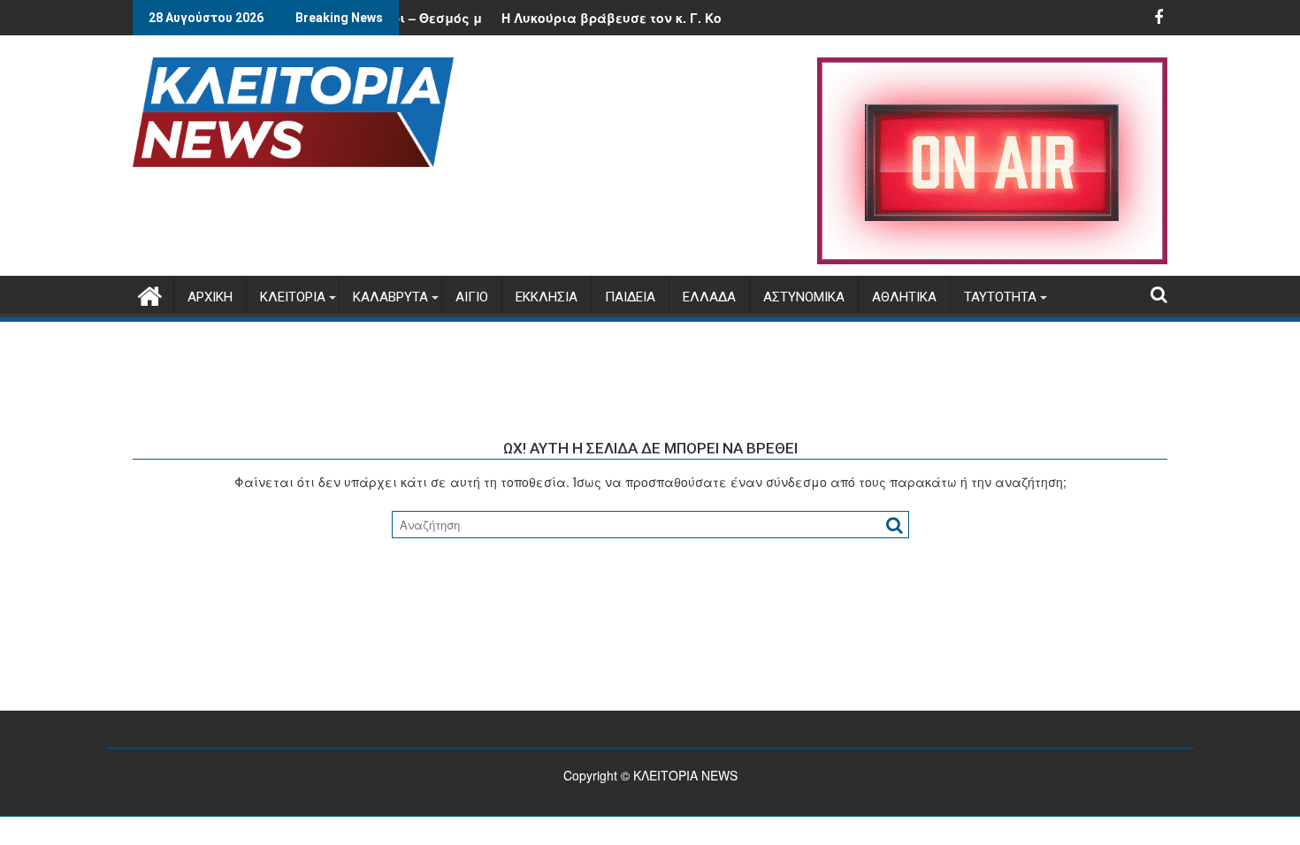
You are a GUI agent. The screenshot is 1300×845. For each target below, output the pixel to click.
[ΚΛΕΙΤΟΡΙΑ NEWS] (149, 293)
